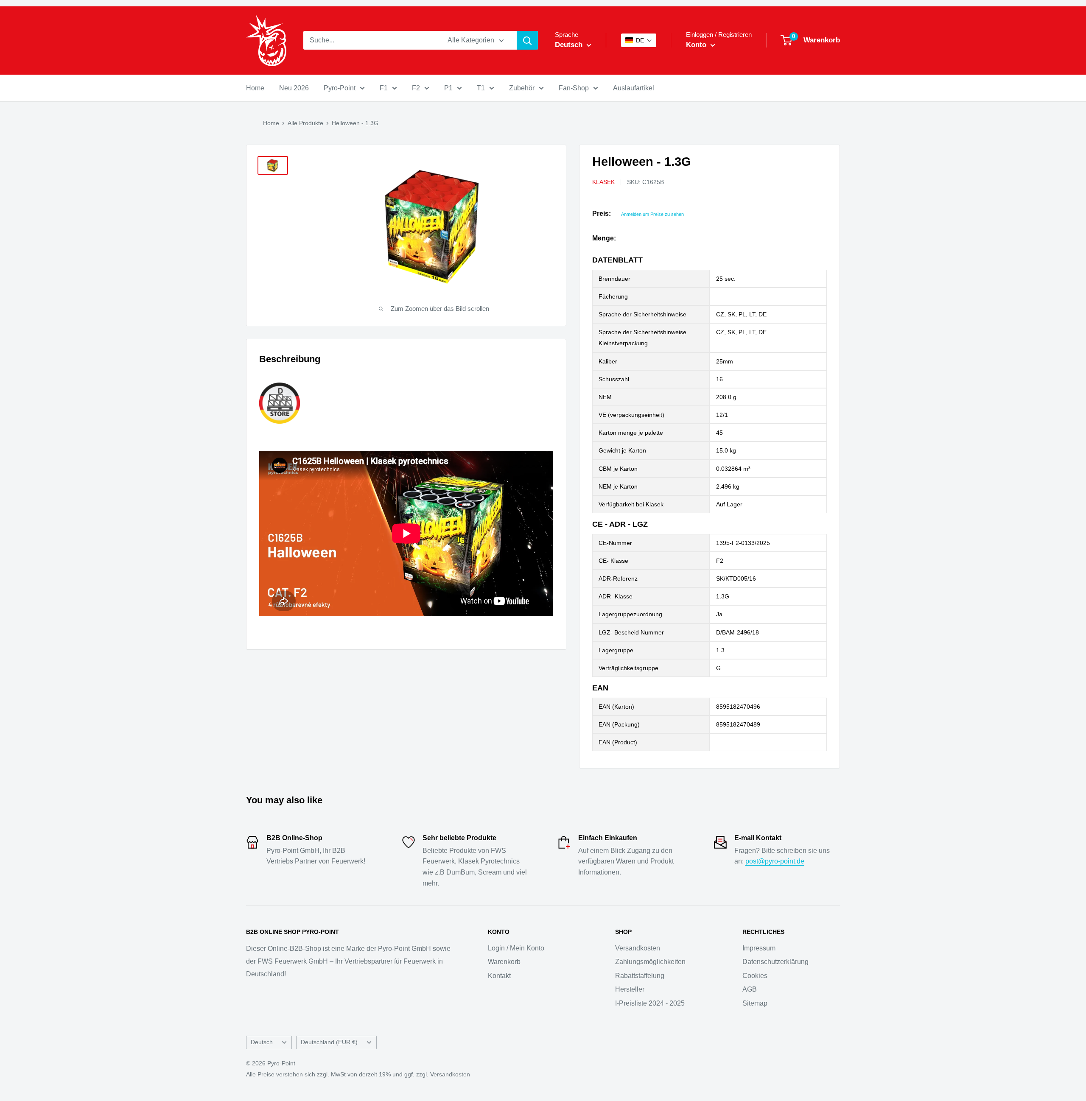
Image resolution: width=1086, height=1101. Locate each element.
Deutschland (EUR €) (329, 1042)
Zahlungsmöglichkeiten (650, 961)
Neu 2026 (294, 88)
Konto (697, 45)
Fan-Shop (574, 88)
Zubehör (522, 88)
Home (255, 88)
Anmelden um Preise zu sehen (652, 214)
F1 (384, 88)
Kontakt (499, 975)
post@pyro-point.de (774, 861)
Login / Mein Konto (516, 948)
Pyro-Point (339, 88)
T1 (481, 88)
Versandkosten (637, 948)
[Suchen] (527, 40)
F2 (416, 88)
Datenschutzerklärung (775, 961)
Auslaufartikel (633, 88)
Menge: (604, 238)
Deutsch (262, 1042)
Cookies (754, 975)
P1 (448, 88)
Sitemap (754, 1003)
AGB (749, 989)
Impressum (758, 948)
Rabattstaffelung (639, 975)
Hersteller (629, 989)
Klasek (603, 182)
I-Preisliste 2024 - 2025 (650, 1003)
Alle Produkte (305, 123)
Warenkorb (504, 961)
